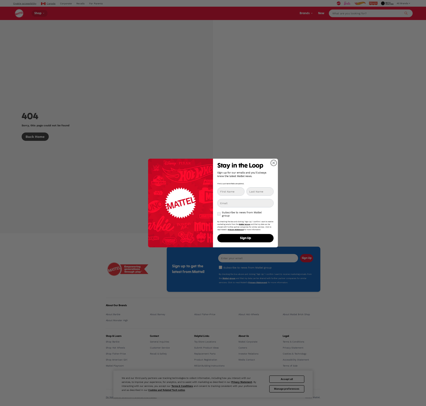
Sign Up (245, 238)
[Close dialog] (274, 163)
